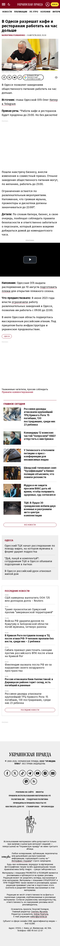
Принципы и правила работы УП (29, 803)
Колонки (45, 11)
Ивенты (40, 792)
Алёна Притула (41, 914)
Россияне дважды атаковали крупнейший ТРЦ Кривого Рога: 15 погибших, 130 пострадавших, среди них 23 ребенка (39, 416)
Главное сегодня (14, 403)
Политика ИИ (17, 799)
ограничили (20, 302)
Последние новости (17, 591)
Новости (7, 11)
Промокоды (47, 806)
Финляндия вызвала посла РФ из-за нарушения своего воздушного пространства (28, 667)
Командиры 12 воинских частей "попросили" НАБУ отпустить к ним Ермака (40, 436)
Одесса (7, 336)
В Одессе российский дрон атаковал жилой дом (28, 572)
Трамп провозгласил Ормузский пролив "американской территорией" (29, 611)
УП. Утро (33, 11)
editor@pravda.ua (38, 916)
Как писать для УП (15, 806)
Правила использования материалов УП (30, 796)
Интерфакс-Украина (21, 861)
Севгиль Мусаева (39, 911)
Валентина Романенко (13, 35)
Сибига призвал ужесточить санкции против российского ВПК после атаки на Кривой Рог (29, 653)
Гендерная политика (37, 799)
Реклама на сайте (25, 792)
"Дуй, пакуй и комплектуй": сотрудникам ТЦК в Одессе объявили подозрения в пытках (28, 561)
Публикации (20, 11)
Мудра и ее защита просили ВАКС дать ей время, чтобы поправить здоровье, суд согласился (39, 490)
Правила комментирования (17, 392)
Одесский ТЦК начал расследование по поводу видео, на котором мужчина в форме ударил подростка (30, 548)
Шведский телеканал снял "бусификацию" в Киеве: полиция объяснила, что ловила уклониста (40, 472)
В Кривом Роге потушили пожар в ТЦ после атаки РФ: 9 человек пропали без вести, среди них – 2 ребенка (29, 638)
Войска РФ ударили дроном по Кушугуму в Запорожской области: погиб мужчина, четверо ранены (26, 623)
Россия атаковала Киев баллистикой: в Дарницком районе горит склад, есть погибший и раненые (29, 682)
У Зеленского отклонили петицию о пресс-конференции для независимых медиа (39, 455)
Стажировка (32, 806)
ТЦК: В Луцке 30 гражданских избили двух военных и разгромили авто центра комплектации (40, 509)
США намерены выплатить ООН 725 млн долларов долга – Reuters (27, 599)
